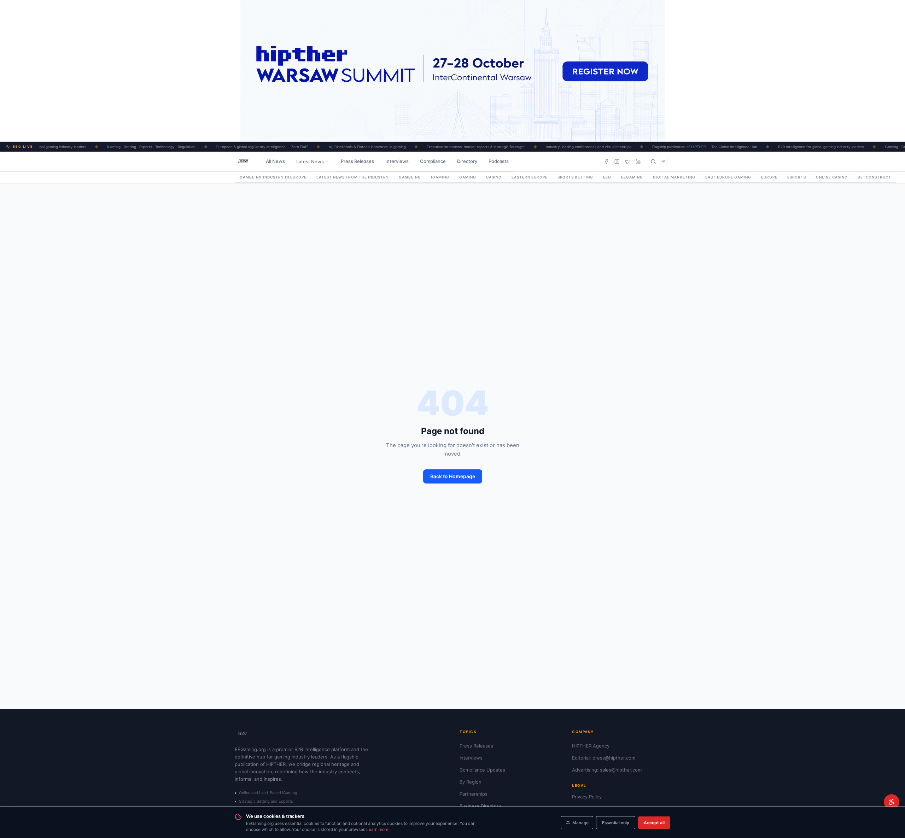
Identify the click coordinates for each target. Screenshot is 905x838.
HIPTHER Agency (590, 746)
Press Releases (357, 161)
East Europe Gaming (728, 177)
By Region (470, 782)
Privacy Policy (587, 796)
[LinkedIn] (638, 161)
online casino (832, 177)
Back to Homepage (452, 476)
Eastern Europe (530, 177)
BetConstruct (874, 177)
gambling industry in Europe (273, 177)
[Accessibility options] (891, 802)
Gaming (467, 177)
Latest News (310, 161)
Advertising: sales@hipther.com (607, 770)
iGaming (440, 177)
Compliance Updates (482, 770)
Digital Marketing (674, 177)
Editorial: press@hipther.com (603, 758)
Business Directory (480, 806)
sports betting (575, 177)
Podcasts (499, 161)
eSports (796, 177)
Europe (769, 177)
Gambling (410, 177)
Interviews (397, 161)
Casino (494, 177)
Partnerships (473, 794)
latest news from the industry (352, 177)
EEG (607, 177)
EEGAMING (632, 177)
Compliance (433, 161)
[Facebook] (606, 161)
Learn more (377, 829)
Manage (580, 822)
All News (275, 161)
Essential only (615, 822)
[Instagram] (617, 161)
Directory (467, 161)
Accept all (654, 822)
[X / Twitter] (627, 161)
